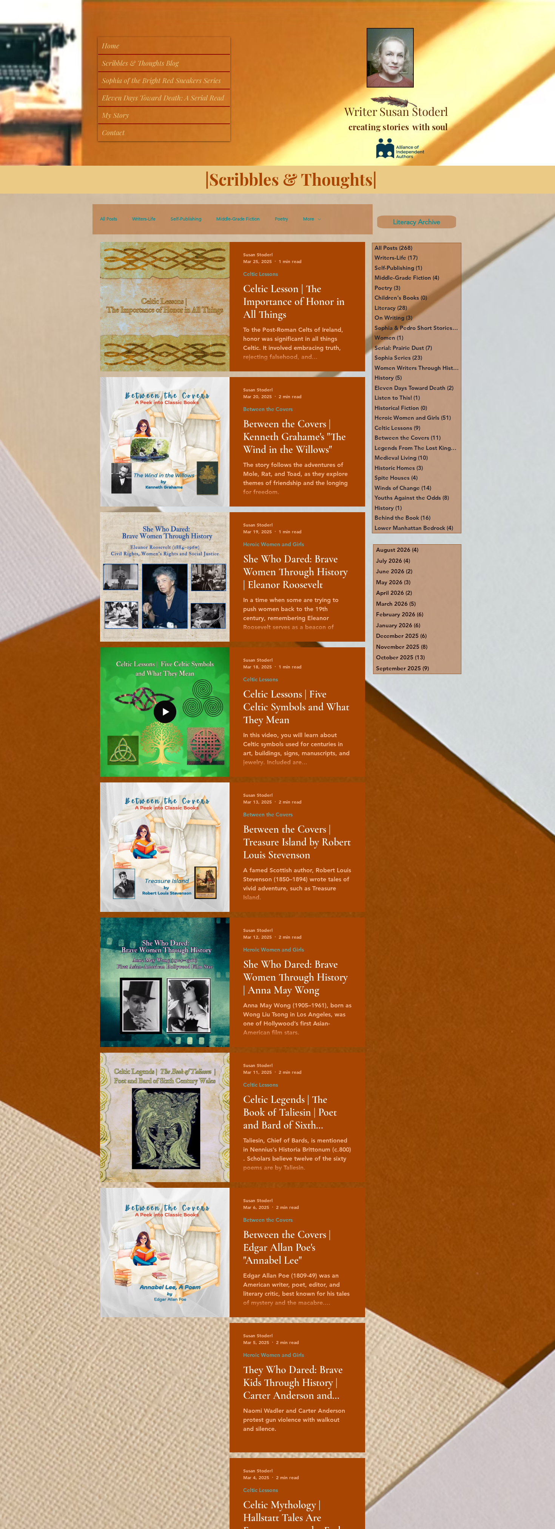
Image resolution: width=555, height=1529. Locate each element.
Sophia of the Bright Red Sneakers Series (161, 80)
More (308, 219)
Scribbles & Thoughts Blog (140, 63)
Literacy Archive (415, 222)
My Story (115, 115)
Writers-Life (144, 219)
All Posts (108, 219)
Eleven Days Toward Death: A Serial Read (163, 97)
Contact (113, 132)
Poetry (281, 219)
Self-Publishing (186, 219)
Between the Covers (268, 409)
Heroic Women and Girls (273, 544)
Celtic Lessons (260, 274)
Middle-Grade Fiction (238, 219)
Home (110, 45)
